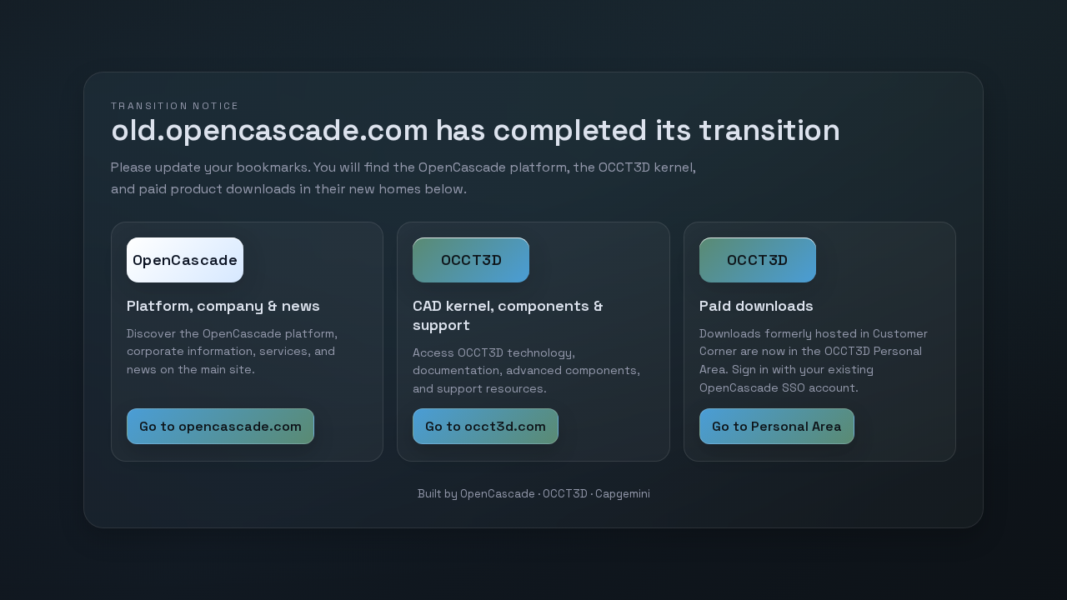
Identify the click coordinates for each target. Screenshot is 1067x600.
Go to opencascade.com (220, 426)
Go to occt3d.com (485, 426)
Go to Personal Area (777, 426)
